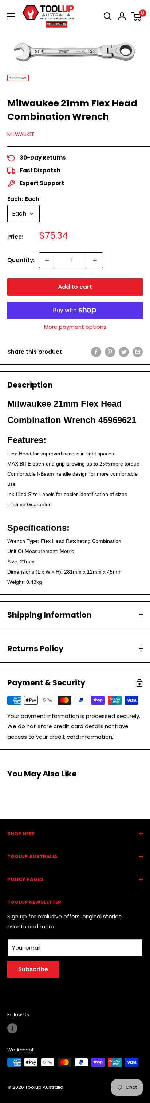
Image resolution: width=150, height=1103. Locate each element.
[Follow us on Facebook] (12, 1028)
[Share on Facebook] (96, 352)
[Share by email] (138, 352)
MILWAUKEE (21, 134)
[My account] (122, 16)
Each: (23, 199)
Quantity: (21, 260)
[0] (136, 16)
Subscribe (33, 969)
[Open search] (108, 16)
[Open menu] (11, 16)
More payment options (75, 327)
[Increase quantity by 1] (95, 260)
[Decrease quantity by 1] (47, 260)
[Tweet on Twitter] (124, 352)
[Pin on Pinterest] (110, 352)
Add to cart (75, 287)
